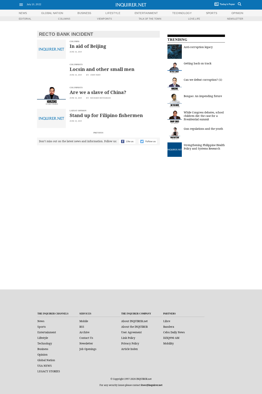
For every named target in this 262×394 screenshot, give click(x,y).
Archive (84, 332)
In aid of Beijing (88, 46)
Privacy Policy (130, 343)
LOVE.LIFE (194, 18)
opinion (237, 13)
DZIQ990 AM (171, 338)
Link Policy (128, 338)
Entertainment (46, 332)
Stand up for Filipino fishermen (106, 115)
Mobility (168, 343)
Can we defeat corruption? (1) (203, 79)
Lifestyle (42, 338)
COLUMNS (64, 18)
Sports (41, 326)
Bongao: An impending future (203, 96)
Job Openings (87, 349)
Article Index (129, 349)
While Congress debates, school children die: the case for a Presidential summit (204, 116)
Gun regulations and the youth (203, 129)
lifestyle (112, 13)
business (84, 13)
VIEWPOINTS (104, 18)
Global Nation (46, 360)
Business (42, 349)
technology (182, 13)
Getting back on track (197, 63)
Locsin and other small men (102, 69)
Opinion (42, 354)
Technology (44, 343)
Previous (98, 133)
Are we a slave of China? (98, 92)
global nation (52, 13)
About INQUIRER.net (134, 321)
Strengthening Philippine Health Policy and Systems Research (204, 146)
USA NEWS (44, 365)
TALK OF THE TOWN (150, 18)
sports (211, 13)
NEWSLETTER (235, 18)
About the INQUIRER (134, 326)
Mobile (83, 321)
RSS (81, 326)
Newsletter (86, 343)
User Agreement (131, 332)
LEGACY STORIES (48, 371)
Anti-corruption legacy (198, 47)
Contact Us (86, 338)
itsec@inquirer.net (151, 385)
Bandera (168, 326)
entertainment (146, 13)
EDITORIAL (25, 18)
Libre (166, 321)
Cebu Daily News (174, 332)
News (23, 13)
